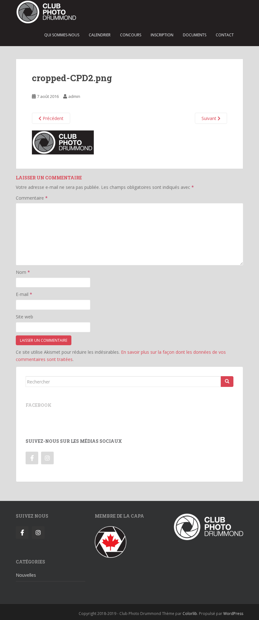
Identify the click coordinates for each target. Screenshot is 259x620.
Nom (23, 272)
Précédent (52, 118)
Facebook (38, 405)
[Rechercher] (227, 381)
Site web (24, 317)
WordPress (233, 613)
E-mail (24, 294)
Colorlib (190, 613)
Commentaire (32, 198)
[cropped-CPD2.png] (63, 142)
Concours (130, 35)
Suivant (210, 118)
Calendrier (100, 35)
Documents (194, 35)
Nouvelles (26, 575)
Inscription (162, 35)
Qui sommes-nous (61, 35)
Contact (225, 35)
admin (74, 96)
